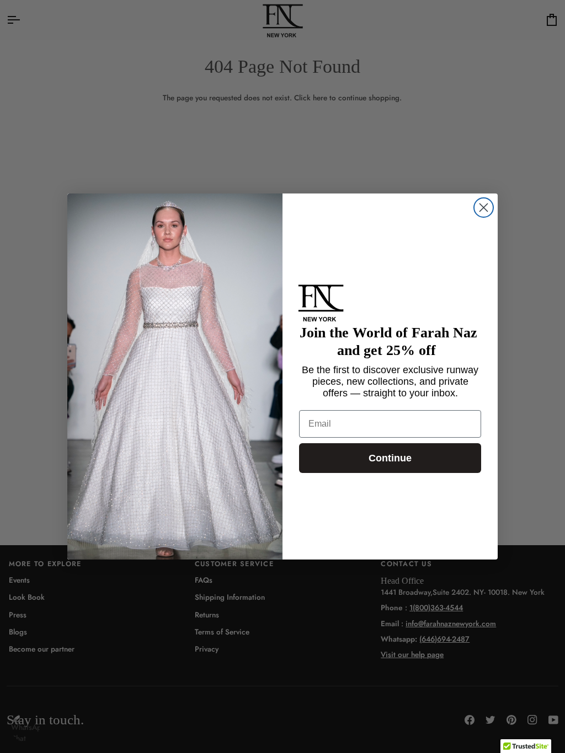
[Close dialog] (483, 207)
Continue (390, 458)
